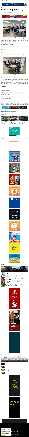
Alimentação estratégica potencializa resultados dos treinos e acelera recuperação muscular (15, 369)
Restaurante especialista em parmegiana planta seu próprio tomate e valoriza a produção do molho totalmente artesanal (16, 285)
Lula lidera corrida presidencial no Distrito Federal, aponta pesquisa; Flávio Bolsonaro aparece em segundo (14, 360)
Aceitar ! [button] (3, 435)
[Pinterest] (12, 111)
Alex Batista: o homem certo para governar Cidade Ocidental (13, 281)
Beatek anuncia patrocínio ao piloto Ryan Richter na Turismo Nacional (23, 122)
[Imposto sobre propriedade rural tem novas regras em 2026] (5, 118)
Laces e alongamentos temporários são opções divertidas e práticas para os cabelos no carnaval (15, 279)
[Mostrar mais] (15, 111)
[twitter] (11, 431)
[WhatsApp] (11, 111)
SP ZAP (24, 435)
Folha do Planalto (17, 434)
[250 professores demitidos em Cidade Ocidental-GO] (3, 276)
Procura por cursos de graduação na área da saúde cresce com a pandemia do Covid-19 (15, 273)
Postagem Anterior (3, 138)
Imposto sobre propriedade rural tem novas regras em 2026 (5, 122)
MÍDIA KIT (21, 435)
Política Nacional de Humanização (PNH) (10, 43)
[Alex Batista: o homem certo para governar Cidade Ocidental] (3, 282)
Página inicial (2, 7)
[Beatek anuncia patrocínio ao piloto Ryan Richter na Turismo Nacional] (23, 118)
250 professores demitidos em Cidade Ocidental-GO (12, 275)
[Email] (14, 111)
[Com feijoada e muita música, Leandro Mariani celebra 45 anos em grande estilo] (3, 367)
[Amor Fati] (3, 373)
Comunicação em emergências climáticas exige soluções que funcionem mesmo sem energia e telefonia (13, 122)
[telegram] (16, 431)
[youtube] (13, 431)
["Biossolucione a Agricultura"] (3, 364)
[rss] (19, 431)
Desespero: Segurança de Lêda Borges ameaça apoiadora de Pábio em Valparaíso (14, 269)
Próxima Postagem (26, 138)
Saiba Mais (2, 434)
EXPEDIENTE (13, 435)
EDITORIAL (17, 435)
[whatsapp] (17, 431)
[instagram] (14, 431)
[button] (1, 0)
